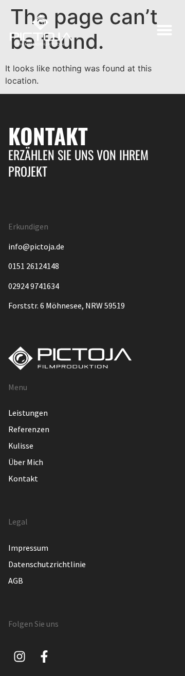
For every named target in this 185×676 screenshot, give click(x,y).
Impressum (28, 548)
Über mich (25, 462)
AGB (15, 580)
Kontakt (23, 478)
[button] (164, 29)
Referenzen (28, 429)
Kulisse (20, 445)
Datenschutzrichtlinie (47, 564)
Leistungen (28, 413)
